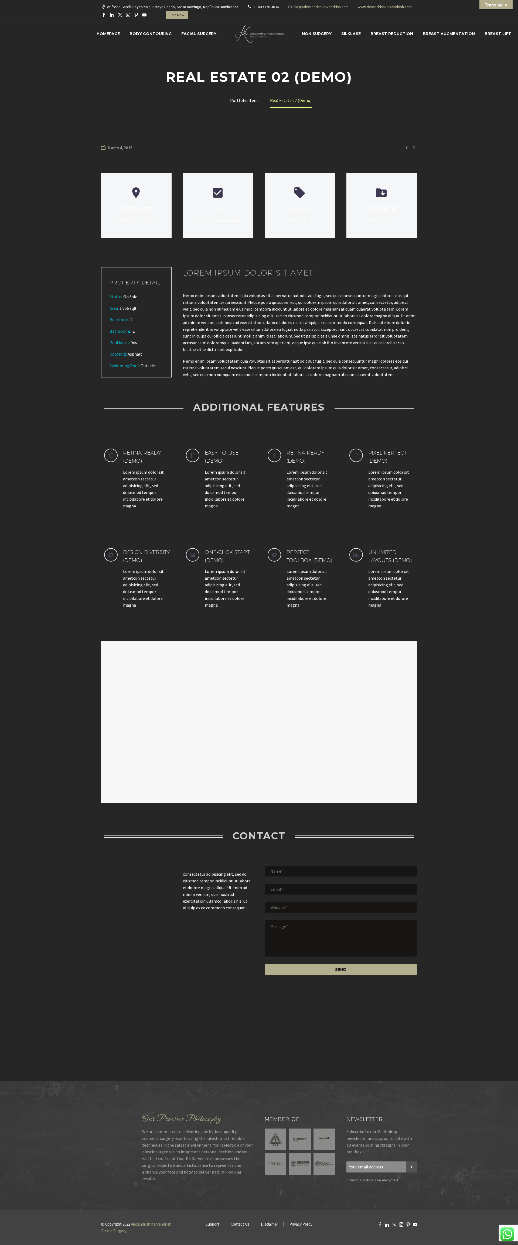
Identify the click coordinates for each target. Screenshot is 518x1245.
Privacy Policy (300, 1224)
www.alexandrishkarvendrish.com (385, 6)
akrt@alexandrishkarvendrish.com (321, 6)
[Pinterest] (136, 15)
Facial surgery (198, 33)
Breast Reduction (391, 33)
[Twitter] (120, 15)
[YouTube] (144, 15)
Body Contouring (151, 33)
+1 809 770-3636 (266, 6)
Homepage (108, 33)
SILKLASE (351, 33)
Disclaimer (269, 1224)
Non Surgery (317, 33)
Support (212, 1224)
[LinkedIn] (112, 15)
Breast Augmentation (449, 33)
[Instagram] (128, 15)
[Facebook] (104, 15)
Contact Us (240, 1224)
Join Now (177, 14)
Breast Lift (498, 33)
